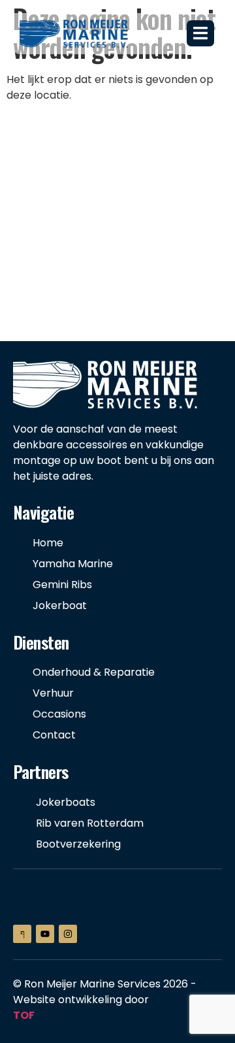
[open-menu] (200, 33)
